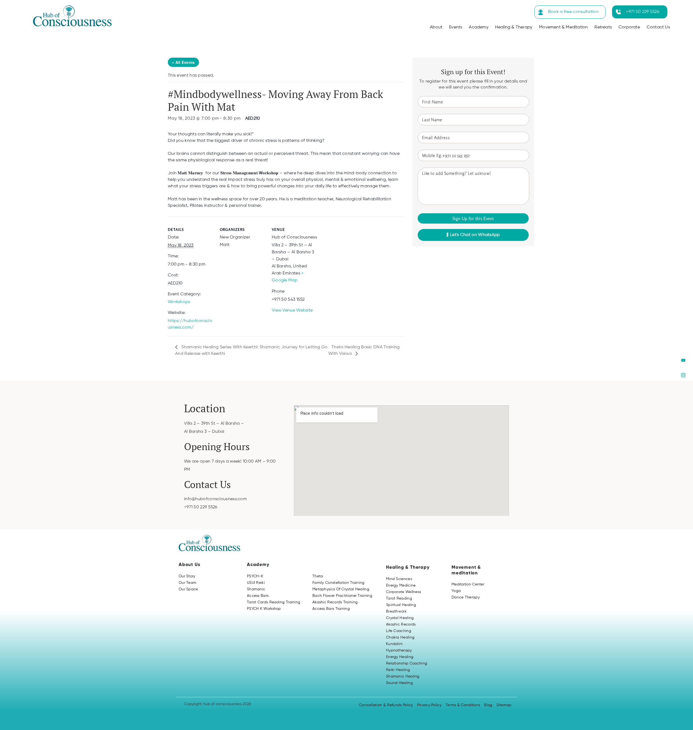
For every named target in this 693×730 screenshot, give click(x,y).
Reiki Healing (398, 670)
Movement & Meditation (563, 27)
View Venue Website (292, 310)
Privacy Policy (429, 705)
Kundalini (394, 644)
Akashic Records (401, 624)
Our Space (188, 589)
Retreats (603, 27)
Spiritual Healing (401, 605)
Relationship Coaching (406, 663)
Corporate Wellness (403, 592)
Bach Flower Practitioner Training (342, 596)
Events (455, 27)
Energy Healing (399, 657)
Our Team (187, 583)
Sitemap (504, 705)
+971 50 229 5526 (642, 12)
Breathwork (396, 611)
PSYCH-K (255, 576)
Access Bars (258, 596)
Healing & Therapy (513, 27)
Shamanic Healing (403, 676)
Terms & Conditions (463, 705)
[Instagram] (683, 375)
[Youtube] (683, 360)
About (436, 27)
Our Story (187, 576)
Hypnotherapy (399, 650)
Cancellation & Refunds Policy (386, 705)
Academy (478, 27)
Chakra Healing (400, 637)
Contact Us (658, 27)
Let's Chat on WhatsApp (474, 235)
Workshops (179, 302)
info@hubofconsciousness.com (215, 499)
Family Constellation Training (338, 583)
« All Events (183, 62)
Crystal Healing (400, 618)
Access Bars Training (331, 609)
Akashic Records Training (335, 602)
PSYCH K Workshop (264, 609)
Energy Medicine (401, 585)
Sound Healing (399, 683)
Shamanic (256, 589)
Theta (317, 576)
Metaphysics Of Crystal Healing (340, 589)
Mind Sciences (399, 579)
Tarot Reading (399, 598)
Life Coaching (398, 631)
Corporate (629, 27)
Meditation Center (468, 584)
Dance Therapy (466, 597)
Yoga (456, 591)
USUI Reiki (256, 583)
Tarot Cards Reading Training (273, 602)
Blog (488, 705)
